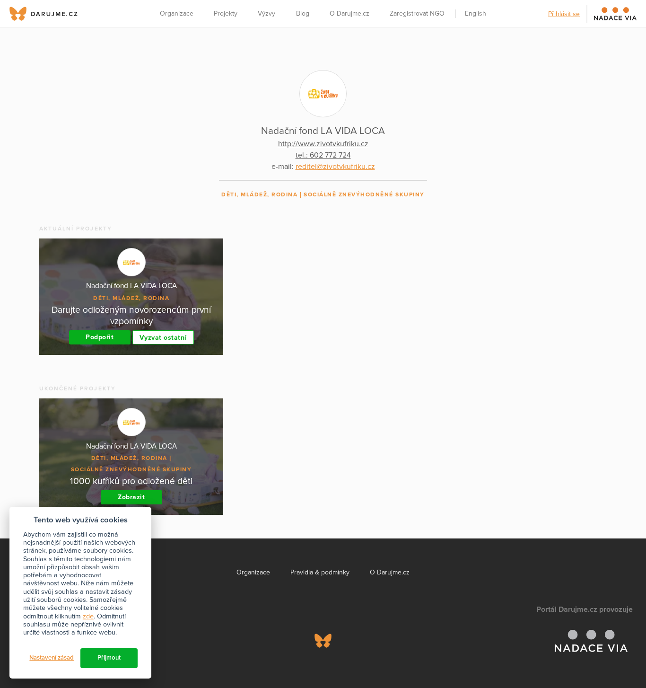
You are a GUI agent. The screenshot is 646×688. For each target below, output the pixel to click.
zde (88, 616)
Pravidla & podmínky (319, 572)
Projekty (225, 13)
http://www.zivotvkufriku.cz (323, 144)
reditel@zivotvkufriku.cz (335, 166)
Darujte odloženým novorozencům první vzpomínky (131, 315)
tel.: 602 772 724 (323, 155)
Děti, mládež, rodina (259, 194)
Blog (302, 13)
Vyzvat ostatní (163, 338)
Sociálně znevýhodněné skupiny (364, 194)
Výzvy (266, 13)
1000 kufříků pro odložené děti (131, 481)
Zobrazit (131, 497)
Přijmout (109, 658)
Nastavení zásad (51, 658)
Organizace (176, 13)
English (475, 13)
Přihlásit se (564, 14)
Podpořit (99, 337)
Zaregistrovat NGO (417, 13)
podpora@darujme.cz (40, 656)
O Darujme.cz (349, 13)
